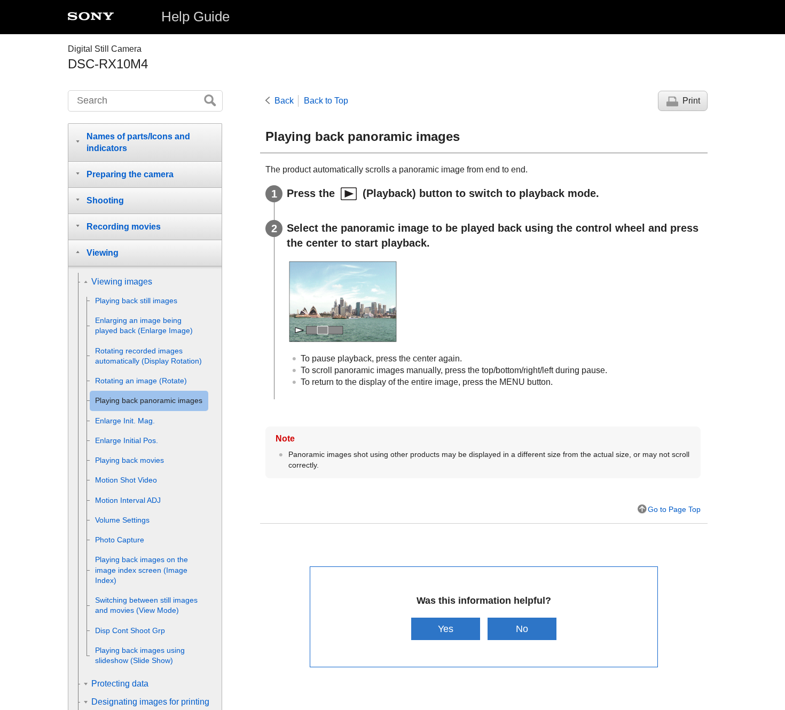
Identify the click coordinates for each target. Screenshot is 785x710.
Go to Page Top (674, 509)
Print (691, 100)
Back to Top (326, 100)
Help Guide (195, 17)
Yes (445, 628)
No (522, 628)
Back (284, 100)
